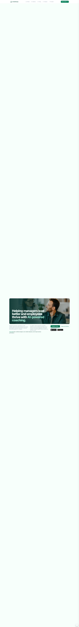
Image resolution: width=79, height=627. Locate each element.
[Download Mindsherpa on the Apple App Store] (54, 330)
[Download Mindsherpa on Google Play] (60, 330)
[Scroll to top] (77, 625)
